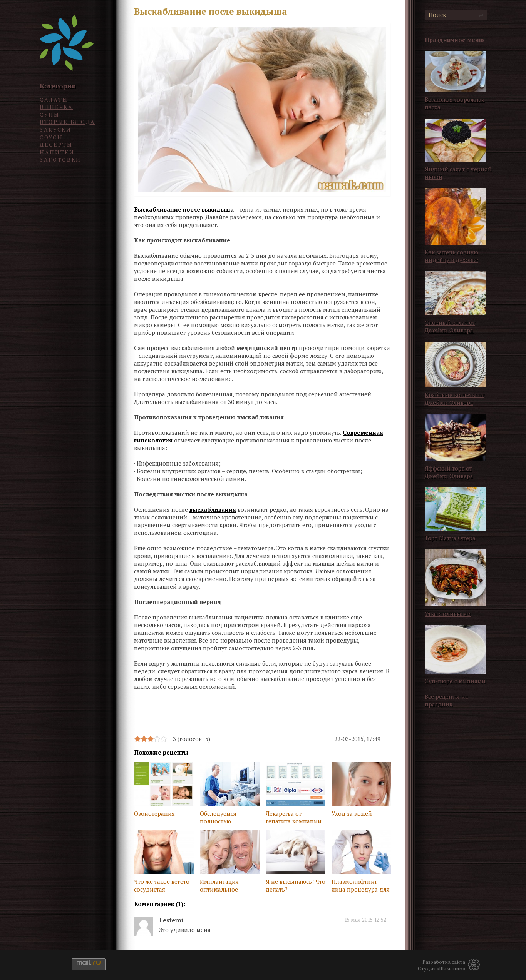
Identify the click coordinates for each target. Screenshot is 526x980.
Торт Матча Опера (450, 538)
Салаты (54, 99)
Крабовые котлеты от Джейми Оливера (454, 398)
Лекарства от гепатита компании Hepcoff (294, 818)
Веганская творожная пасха (455, 103)
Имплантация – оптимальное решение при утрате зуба (229, 886)
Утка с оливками (448, 614)
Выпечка (56, 106)
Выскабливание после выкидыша (184, 209)
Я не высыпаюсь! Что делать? (295, 885)
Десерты (56, 144)
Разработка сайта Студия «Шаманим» (441, 965)
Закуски (56, 129)
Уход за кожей (352, 813)
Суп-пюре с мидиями (455, 681)
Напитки (57, 152)
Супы (50, 114)
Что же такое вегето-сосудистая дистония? (163, 886)
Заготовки (60, 159)
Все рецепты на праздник (446, 700)
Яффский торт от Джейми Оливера (449, 472)
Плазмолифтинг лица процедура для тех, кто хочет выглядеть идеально (361, 886)
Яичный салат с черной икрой (458, 172)
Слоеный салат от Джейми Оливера (450, 326)
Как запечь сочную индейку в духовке (451, 256)
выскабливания (212, 509)
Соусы (51, 137)
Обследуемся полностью (218, 817)
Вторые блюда (67, 121)
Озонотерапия (154, 813)
